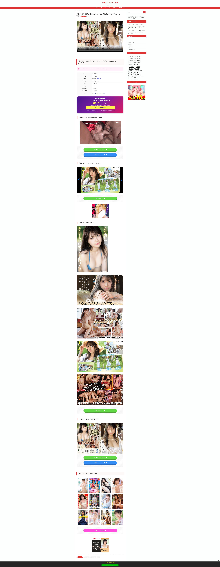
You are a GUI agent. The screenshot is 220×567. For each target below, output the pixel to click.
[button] (121, 180)
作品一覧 (99, 78)
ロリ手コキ (131, 39)
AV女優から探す (132, 49)
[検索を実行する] (144, 12)
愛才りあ (98, 557)
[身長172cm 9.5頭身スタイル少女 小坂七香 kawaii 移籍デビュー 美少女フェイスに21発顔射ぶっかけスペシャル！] (106, 493)
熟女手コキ (131, 47)
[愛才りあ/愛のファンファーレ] (83, 493)
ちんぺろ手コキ (93, 557)
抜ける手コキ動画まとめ (110, 2)
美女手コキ (131, 44)
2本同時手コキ (87, 557)
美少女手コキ (83, 16)
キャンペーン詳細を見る (100, 107)
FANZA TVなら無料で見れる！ (109, 564)
